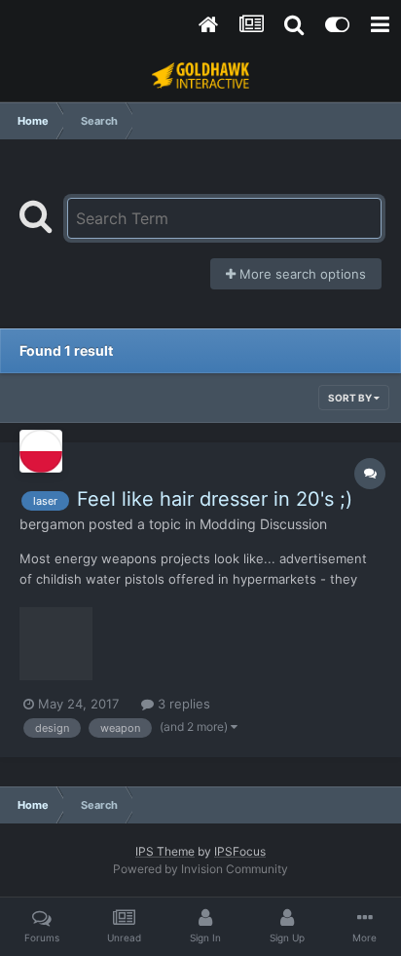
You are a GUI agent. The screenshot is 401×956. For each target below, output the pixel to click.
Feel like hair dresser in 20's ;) (214, 499)
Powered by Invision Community (200, 868)
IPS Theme (165, 851)
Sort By (351, 397)
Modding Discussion (263, 524)
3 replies (182, 703)
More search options (301, 274)
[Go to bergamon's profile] (40, 451)
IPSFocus (240, 851)
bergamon (52, 524)
